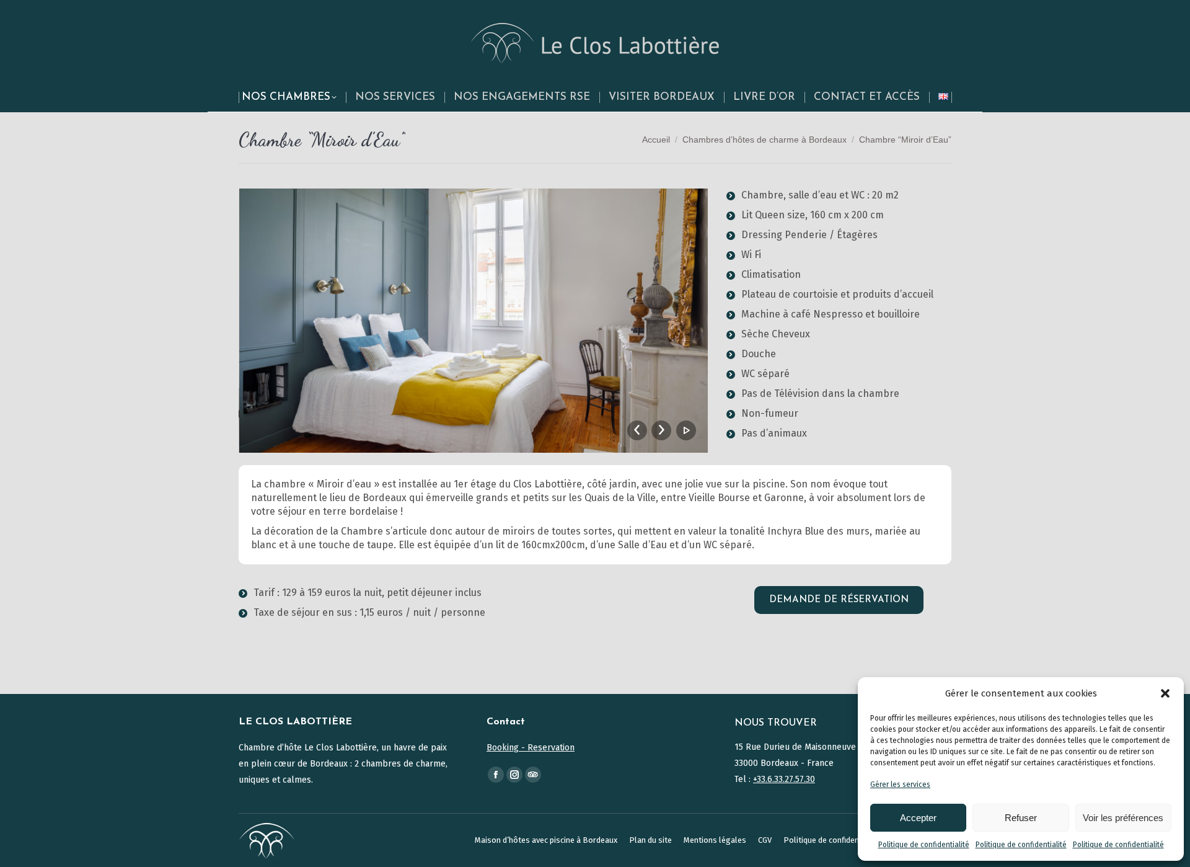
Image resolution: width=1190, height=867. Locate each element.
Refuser (1021, 817)
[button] (1165, 693)
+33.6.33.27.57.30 (784, 779)
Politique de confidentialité (923, 844)
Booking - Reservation (531, 747)
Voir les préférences (1123, 817)
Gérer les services (900, 784)
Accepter (918, 817)
